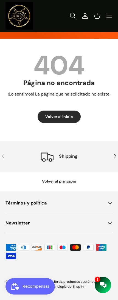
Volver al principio (59, 181)
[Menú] (109, 16)
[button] (97, 16)
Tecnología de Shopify (67, 286)
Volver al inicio (59, 116)
